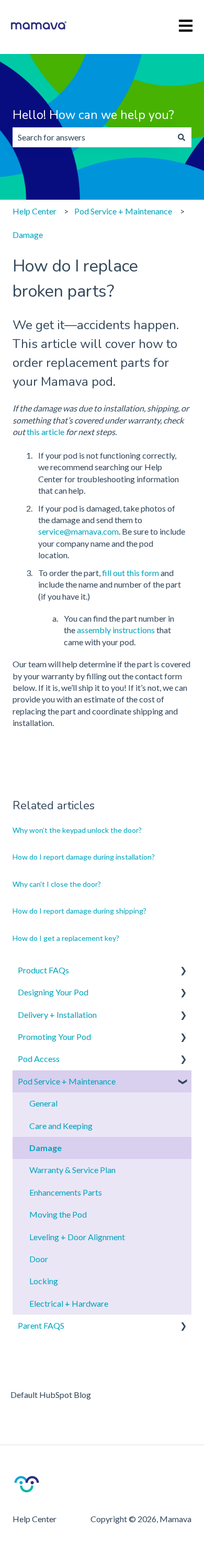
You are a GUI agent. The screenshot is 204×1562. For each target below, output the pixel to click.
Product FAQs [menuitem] (43, 970)
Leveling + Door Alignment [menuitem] (77, 1237)
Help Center (34, 211)
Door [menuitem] (38, 1259)
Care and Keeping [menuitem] (61, 1126)
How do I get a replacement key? (66, 938)
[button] (183, 971)
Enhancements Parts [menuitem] (65, 1192)
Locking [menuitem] (43, 1281)
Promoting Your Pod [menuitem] (54, 1037)
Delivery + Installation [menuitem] (57, 1014)
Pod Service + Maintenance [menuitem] (67, 1081)
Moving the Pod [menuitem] (58, 1214)
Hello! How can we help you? (93, 115)
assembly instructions (116, 630)
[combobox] (92, 137)
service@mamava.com (78, 531)
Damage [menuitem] (45, 1148)
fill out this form (130, 573)
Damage (28, 235)
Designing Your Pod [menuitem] (53, 992)
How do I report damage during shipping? (79, 910)
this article (45, 432)
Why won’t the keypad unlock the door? (77, 830)
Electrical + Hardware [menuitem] (68, 1303)
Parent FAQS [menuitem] (41, 1325)
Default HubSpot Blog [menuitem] (50, 1395)
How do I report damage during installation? (84, 856)
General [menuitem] (43, 1103)
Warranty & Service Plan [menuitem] (72, 1170)
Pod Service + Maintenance (123, 211)
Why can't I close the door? (57, 884)
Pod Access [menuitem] (39, 1059)
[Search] (181, 137)
